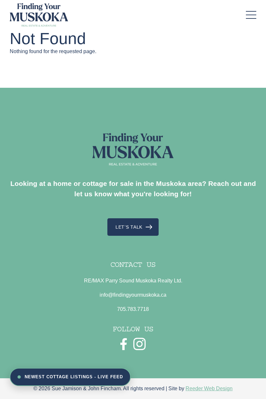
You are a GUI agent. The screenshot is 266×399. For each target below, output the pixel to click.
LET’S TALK (128, 227)
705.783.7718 (133, 309)
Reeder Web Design (209, 388)
